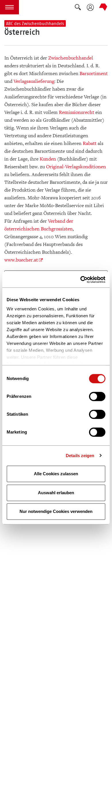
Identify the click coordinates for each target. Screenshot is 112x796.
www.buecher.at (21, 260)
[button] (9, 7)
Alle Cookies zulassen (56, 473)
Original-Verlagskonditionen (76, 167)
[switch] (97, 396)
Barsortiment (94, 73)
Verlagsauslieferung (33, 81)
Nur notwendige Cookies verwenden (56, 511)
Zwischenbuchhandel (70, 58)
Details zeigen (80, 455)
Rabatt (89, 143)
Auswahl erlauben (56, 492)
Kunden (48, 159)
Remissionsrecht (76, 112)
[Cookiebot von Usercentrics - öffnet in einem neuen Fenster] (80, 279)
